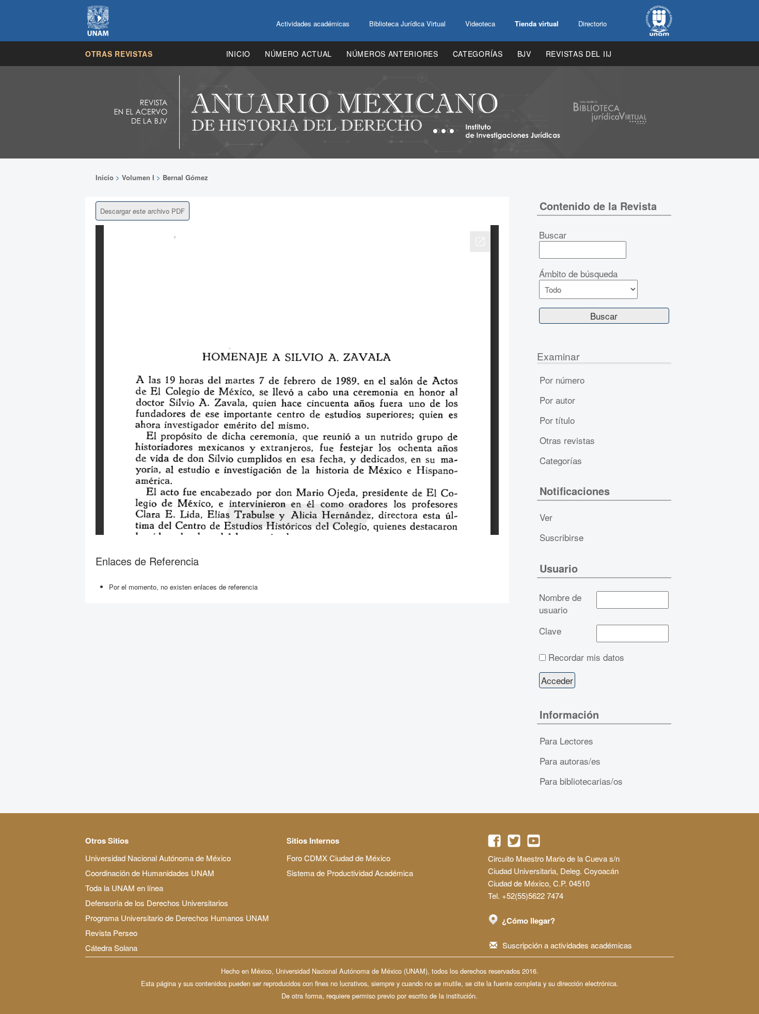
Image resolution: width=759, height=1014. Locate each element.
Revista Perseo (111, 932)
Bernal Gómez (185, 177)
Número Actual (298, 54)
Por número (562, 379)
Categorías (478, 54)
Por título (557, 420)
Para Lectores (566, 740)
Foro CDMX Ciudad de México (338, 857)
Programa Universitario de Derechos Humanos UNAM (177, 917)
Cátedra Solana (111, 947)
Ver (546, 517)
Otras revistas (119, 54)
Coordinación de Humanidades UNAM (149, 872)
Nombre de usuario (560, 603)
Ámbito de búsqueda (578, 273)
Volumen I (138, 177)
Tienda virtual (537, 23)
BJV (524, 54)
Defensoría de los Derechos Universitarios (156, 902)
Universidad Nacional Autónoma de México (158, 857)
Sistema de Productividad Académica (350, 872)
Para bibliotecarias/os (581, 780)
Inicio (238, 54)
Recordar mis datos (586, 657)
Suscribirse (561, 537)
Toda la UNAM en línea (124, 887)
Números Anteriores (392, 54)
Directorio (592, 23)
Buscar (552, 235)
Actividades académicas (313, 23)
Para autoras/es (570, 760)
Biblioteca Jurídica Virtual (407, 23)
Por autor (557, 399)
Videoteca (480, 23)
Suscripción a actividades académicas (567, 945)
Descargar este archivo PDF (142, 211)
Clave (550, 631)
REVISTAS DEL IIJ (579, 54)
